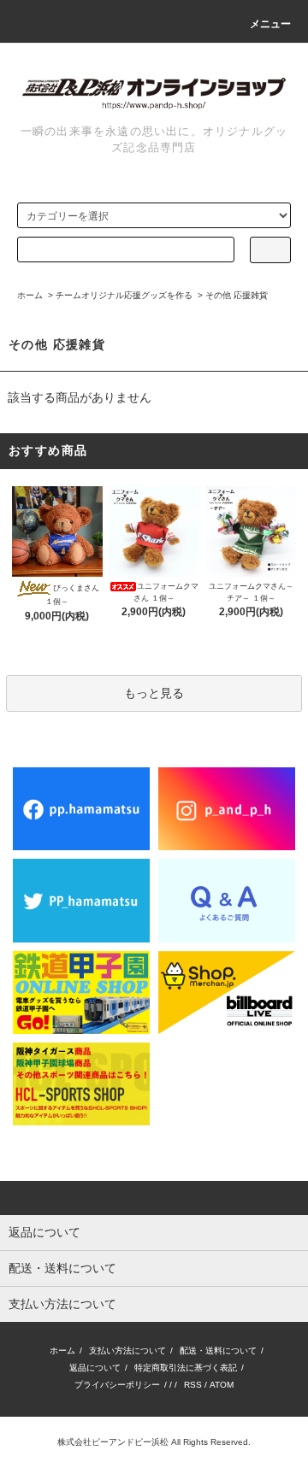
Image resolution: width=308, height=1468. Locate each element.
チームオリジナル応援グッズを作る (124, 295)
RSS (193, 1384)
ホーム (30, 295)
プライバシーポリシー (117, 1384)
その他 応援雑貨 (236, 295)
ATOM (222, 1384)
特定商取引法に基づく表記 (185, 1367)
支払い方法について (127, 1350)
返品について (95, 1367)
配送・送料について (218, 1350)
